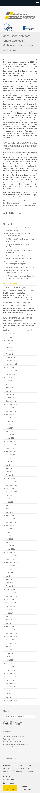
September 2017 (12, 683)
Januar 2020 (10, 589)
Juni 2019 (9, 613)
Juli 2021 (9, 529)
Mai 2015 (9, 694)
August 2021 (10, 525)
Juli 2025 (9, 377)
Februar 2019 (10, 626)
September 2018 (12, 643)
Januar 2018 (10, 670)
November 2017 (11, 677)
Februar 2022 (10, 515)
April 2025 (9, 387)
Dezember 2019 (11, 593)
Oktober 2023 (10, 448)
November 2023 (11, 445)
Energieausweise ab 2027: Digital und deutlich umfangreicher (19, 246)
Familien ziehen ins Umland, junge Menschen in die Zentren (18, 272)
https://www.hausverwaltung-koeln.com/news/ (19, 205)
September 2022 (12, 492)
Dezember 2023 (11, 441)
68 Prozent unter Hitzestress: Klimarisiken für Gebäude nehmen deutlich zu (20, 277)
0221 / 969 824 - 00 (14, 739)
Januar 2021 (10, 549)
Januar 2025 (10, 398)
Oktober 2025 (10, 367)
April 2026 (9, 347)
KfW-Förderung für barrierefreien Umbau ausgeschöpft (20, 240)
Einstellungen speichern (27, 788)
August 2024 (10, 414)
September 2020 (12, 562)
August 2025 (10, 374)
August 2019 (10, 606)
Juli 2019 (9, 609)
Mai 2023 (9, 465)
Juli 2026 (9, 337)
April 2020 (9, 579)
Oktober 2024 (10, 408)
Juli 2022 (9, 498)
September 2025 (12, 371)
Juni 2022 (9, 502)
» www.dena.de (30, 197)
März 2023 (9, 472)
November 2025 (11, 364)
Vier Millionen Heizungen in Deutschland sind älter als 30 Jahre (20, 229)
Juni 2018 (9, 653)
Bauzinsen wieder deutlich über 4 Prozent (20, 267)
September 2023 (12, 451)
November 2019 (11, 596)
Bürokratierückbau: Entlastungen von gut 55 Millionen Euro (20, 251)
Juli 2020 (9, 569)
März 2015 (9, 697)
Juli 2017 (9, 690)
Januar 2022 (10, 519)
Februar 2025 (10, 394)
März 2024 (9, 431)
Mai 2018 (9, 657)
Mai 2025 (9, 384)
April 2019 (9, 620)
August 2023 (10, 455)
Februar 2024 (10, 435)
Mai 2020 (9, 576)
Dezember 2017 (11, 673)
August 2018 (10, 646)
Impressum (28, 771)
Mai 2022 (9, 505)
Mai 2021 (9, 535)
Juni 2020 (9, 572)
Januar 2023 (10, 478)
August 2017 (10, 687)
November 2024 (11, 404)
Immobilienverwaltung (11, 203)
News (19, 213)
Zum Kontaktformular (10, 747)
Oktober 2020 (10, 559)
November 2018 (11, 636)
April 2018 (9, 660)
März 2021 (9, 542)
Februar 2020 (10, 586)
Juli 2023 (9, 458)
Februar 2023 (10, 475)
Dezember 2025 (11, 361)
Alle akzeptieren (10, 788)
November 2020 (11, 556)
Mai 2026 (9, 344)
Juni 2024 (9, 421)
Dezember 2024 (11, 401)
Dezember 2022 (11, 482)
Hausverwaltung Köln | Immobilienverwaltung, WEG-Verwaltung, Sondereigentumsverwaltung (20, 14)
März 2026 (9, 350)
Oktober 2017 (10, 680)
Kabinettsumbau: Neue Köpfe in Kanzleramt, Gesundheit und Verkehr (19, 257)
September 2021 (12, 522)
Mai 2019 (9, 616)
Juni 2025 (9, 381)
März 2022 (9, 512)
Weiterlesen (17, 771)
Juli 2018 (9, 650)
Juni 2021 (9, 532)
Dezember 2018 (11, 633)
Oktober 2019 (10, 599)
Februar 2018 (10, 667)
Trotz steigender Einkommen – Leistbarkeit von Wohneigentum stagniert (21, 263)
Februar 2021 (10, 546)
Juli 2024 (9, 418)
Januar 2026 (10, 357)
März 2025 (9, 391)
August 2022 (10, 495)
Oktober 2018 (10, 640)
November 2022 (11, 485)
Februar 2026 (10, 354)
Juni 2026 (9, 340)
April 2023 (9, 468)
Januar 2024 (10, 438)
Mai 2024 (9, 424)
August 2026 (10, 334)
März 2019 (9, 623)
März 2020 (9, 583)
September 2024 (12, 411)
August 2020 (10, 566)
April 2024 (9, 428)
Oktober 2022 (10, 488)
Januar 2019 (10, 630)
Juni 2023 (9, 461)
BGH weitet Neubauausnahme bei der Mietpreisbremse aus (19, 235)
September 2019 (12, 603)
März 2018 (9, 663)
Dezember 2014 (11, 700)
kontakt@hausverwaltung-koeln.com (16, 744)
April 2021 (9, 539)
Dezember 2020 (11, 552)
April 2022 (9, 509)
